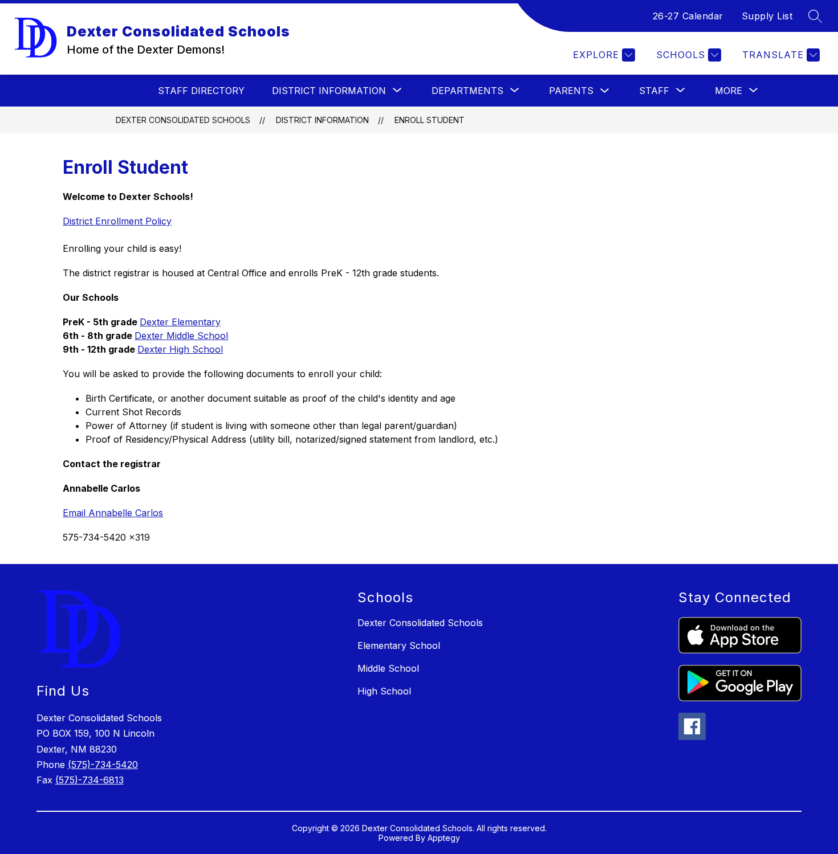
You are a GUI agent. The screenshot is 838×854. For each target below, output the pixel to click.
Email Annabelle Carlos (113, 512)
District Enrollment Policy (117, 221)
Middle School (388, 668)
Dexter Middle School (181, 335)
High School (384, 691)
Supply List (767, 16)
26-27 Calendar (688, 16)
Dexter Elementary (180, 322)
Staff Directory (201, 90)
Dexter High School (180, 349)
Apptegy (444, 838)
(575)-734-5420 (103, 764)
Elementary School (398, 645)
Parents (571, 90)
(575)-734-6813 (89, 780)
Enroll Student (429, 120)
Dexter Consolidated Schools (183, 120)
